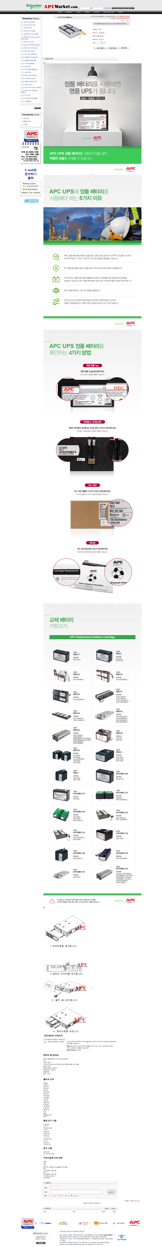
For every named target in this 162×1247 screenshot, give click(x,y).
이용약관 (62, 1231)
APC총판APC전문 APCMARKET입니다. (78, 1242)
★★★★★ (75, 1196)
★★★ (60, 1196)
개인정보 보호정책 (72, 1231)
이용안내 (81, 1231)
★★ (55, 1196)
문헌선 (64, 1240)
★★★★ (67, 1196)
